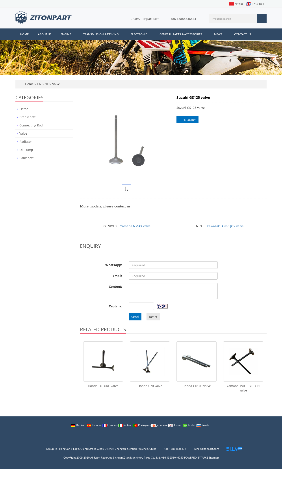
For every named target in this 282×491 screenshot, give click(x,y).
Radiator (25, 141)
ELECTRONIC (139, 34)
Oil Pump (26, 150)
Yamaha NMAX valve (135, 226)
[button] (73, 34)
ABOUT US (44, 34)
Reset (153, 317)
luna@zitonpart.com (145, 19)
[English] (254, 3)
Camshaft (26, 158)
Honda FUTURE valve (103, 386)
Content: (115, 286)
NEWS (218, 34)
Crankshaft (27, 117)
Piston (23, 109)
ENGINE (66, 34)
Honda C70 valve (150, 386)
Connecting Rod (31, 125)
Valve (55, 84)
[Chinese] (235, 3)
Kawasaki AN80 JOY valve (225, 226)
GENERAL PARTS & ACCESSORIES (181, 34)
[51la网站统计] (234, 449)
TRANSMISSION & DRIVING (101, 34)
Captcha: (115, 306)
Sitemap (214, 457)
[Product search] (262, 18)
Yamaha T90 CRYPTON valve (243, 388)
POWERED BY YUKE (196, 457)
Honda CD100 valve (196, 386)
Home (24, 34)
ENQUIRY (189, 120)
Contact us (242, 34)
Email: (117, 276)
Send (135, 317)
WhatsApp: (113, 265)
